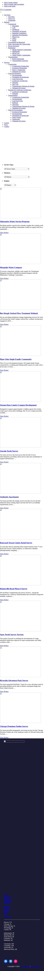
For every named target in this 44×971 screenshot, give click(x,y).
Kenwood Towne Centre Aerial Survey (16, 543)
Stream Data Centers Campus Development (18, 405)
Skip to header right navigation (14, 4)
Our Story (7, 897)
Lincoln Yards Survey (9, 451)
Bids (5, 913)
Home (6, 895)
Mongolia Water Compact (11, 267)
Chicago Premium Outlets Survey (14, 726)
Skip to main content (10, 2)
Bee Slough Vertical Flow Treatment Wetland (19, 313)
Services (7, 903)
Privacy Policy (35, 966)
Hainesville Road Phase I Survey (13, 589)
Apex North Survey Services (12, 634)
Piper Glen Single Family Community (16, 359)
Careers (6, 910)
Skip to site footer (9, 6)
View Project (4, 232)
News (6, 912)
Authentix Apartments (9, 497)
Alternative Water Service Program (14, 221)
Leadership (8, 901)
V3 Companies (25, 966)
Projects (7, 908)
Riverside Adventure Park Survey (14, 680)
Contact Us (8, 917)
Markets (7, 906)
